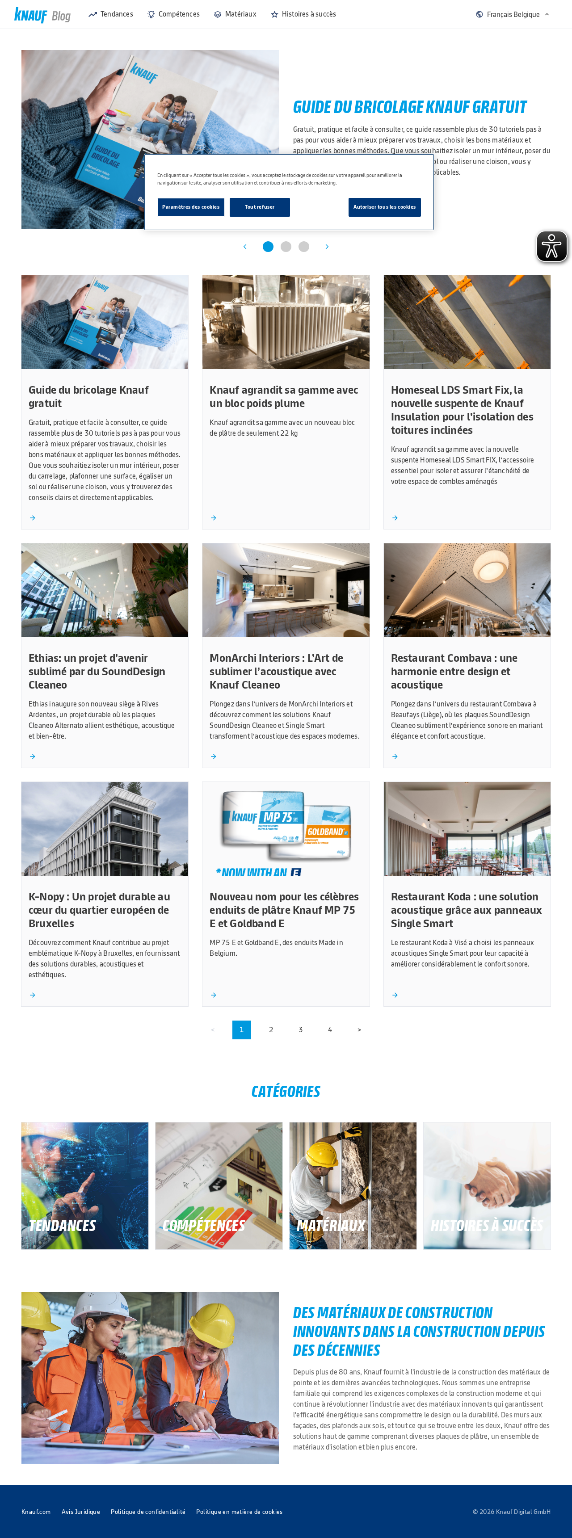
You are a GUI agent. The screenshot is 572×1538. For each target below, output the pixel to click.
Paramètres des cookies (191, 207)
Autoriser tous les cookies (384, 207)
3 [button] (301, 1029)
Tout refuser (260, 207)
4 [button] (330, 1029)
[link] (42, 14)
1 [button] (242, 1029)
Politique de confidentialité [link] (148, 1512)
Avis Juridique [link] (81, 1512)
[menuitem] (110, 14)
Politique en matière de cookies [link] (239, 1512)
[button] (513, 14)
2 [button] (271, 1029)
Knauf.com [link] (36, 1512)
